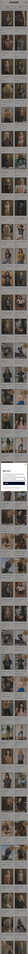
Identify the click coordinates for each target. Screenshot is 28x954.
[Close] (25, 464)
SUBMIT (6, 483)
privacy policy (10, 488)
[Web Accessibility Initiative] (0, 952)
